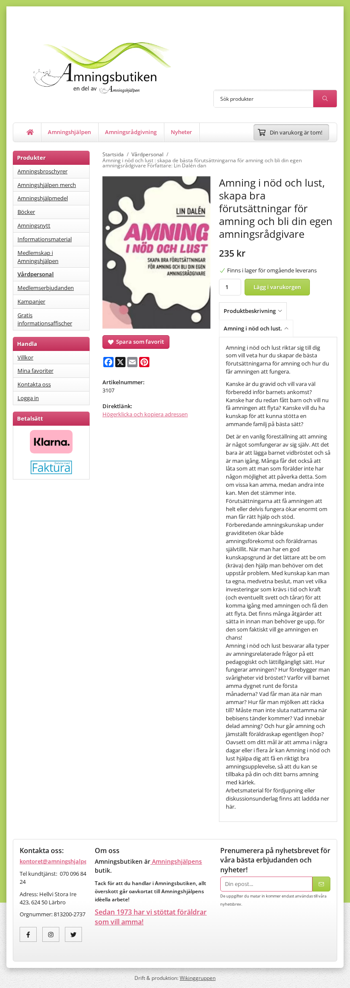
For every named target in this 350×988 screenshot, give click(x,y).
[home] (30, 132)
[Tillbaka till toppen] (331, 976)
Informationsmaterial (45, 239)
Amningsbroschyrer (42, 171)
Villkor (25, 357)
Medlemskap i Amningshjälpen (38, 257)
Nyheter (181, 132)
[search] (325, 98)
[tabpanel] (278, 579)
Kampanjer (31, 301)
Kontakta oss (34, 384)
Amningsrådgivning (131, 132)
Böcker (26, 212)
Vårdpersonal (36, 274)
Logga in (28, 398)
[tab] (255, 311)
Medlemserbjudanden (46, 288)
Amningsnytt (34, 225)
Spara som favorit (139, 341)
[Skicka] (321, 884)
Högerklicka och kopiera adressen (145, 414)
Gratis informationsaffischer (45, 319)
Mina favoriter (35, 370)
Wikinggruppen (198, 977)
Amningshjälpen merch (47, 185)
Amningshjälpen (69, 132)
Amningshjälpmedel (43, 198)
